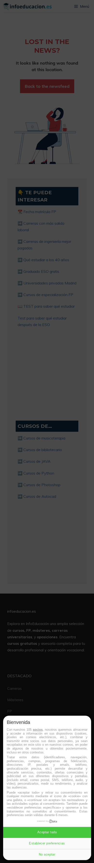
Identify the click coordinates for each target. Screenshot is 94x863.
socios (38, 729)
